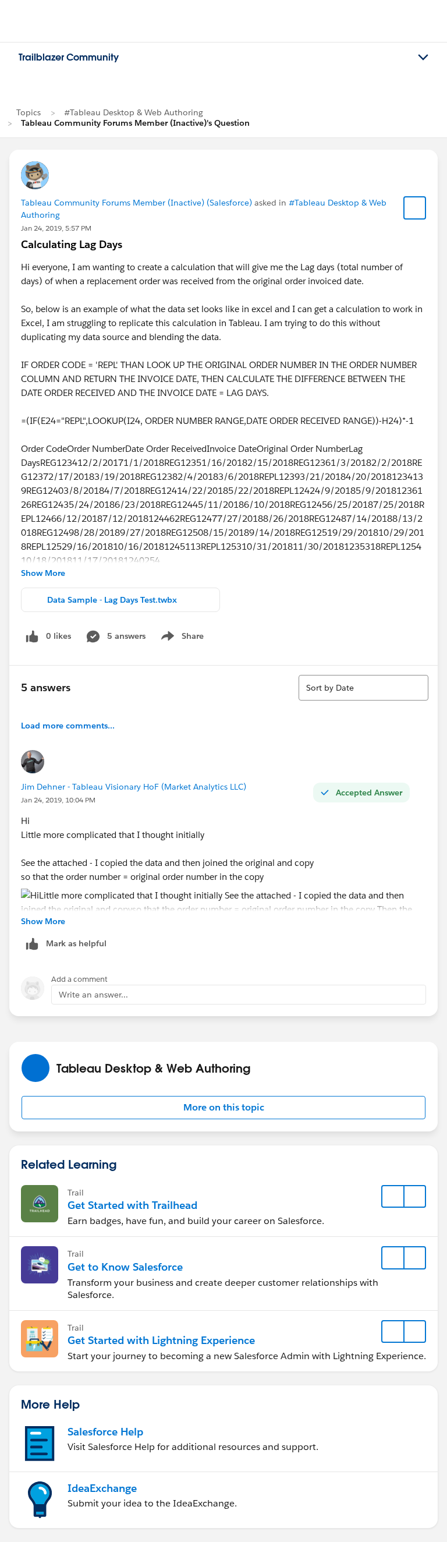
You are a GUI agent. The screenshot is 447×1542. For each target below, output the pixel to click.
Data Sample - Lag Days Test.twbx (112, 600)
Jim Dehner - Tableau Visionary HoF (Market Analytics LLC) (133, 786)
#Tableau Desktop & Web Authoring (133, 112)
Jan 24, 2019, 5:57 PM (56, 228)
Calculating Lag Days (71, 244)
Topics (28, 112)
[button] (223, 1107)
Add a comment (79, 979)
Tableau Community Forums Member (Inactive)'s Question (135, 123)
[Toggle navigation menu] (423, 57)
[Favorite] (415, 207)
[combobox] (363, 688)
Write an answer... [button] (93, 994)
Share (180, 638)
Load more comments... (68, 725)
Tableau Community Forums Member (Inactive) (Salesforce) (136, 202)
